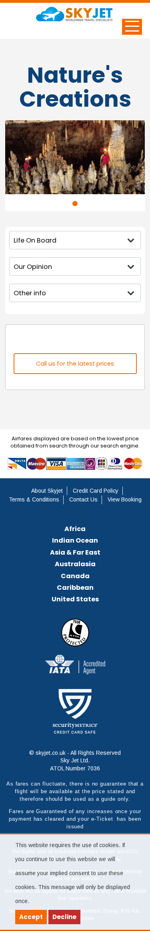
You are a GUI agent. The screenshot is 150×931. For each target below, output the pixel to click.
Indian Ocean (75, 540)
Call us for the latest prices (75, 364)
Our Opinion (33, 266)
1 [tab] (75, 203)
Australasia (75, 564)
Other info (30, 293)
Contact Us (83, 499)
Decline (64, 917)
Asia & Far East (75, 552)
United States (75, 599)
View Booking (125, 499)
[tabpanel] (75, 157)
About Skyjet (47, 490)
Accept (31, 917)
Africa (75, 528)
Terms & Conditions (34, 499)
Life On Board (35, 240)
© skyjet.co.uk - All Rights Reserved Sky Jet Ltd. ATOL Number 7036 (75, 761)
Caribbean (75, 587)
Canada (75, 576)
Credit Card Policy (95, 490)
